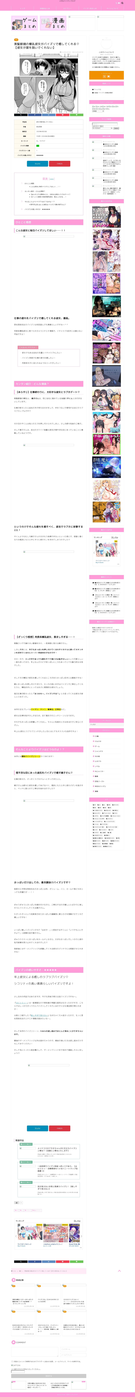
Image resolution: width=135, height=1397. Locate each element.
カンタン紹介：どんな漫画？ (35, 191)
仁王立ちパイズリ (98, 835)
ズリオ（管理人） (106, 591)
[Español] (108, 109)
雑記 (112, 843)
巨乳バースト (99, 781)
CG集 (97, 736)
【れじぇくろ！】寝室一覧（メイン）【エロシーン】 (107, 596)
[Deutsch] (94, 109)
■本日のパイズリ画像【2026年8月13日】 (107, 583)
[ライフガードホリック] (30, 1233)
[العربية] (94, 106)
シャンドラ (99, 751)
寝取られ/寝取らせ (98, 838)
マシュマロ (97, 89)
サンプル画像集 (105, 816)
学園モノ (108, 835)
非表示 (52, 179)
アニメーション (107, 813)
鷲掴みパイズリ (108, 846)
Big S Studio (21, 1246)
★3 (100, 807)
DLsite (37, 163)
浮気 (118, 838)
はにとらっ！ (21, 1003)
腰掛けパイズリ (37, 1210)
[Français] (117, 106)
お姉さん (116, 810)
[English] (114, 106)
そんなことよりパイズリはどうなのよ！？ (40, 201)
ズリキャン (110, 818)
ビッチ (95, 829)
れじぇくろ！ (99, 771)
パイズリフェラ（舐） (113, 827)
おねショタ (108, 810)
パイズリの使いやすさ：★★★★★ (37, 209)
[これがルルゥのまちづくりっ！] (55, 1233)
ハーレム (96, 824)
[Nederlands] (110, 106)
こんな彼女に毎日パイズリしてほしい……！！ (45, 186)
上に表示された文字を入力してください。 (26, 1369)
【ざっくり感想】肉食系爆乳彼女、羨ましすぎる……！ (48, 197)
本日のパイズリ (100, 786)
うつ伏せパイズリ (98, 810)
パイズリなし (105, 824)
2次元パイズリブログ (67, 1)
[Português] (104, 109)
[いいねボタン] (16, 1202)
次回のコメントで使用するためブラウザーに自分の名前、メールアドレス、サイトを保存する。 (48, 1362)
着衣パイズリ (97, 841)
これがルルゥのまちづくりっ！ (53, 1244)
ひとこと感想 (29, 183)
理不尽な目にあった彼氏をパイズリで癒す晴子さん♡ (48, 204)
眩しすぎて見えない (39, 1015)
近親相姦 (106, 843)
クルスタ (98, 741)
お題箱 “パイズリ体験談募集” (103, 93)
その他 (97, 756)
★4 (105, 807)
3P (94, 805)
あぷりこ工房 (47, 1246)
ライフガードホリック (25, 1244)
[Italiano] (97, 109)
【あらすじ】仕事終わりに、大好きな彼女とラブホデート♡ (50, 194)
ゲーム (97, 746)
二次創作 (104, 832)
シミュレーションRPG (99, 818)
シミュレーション (116, 816)
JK (99, 805)
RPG (109, 805)
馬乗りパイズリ (97, 846)
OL (22, 1210)
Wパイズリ (116, 805)
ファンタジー (104, 829)
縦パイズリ (106, 841)
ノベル (97, 766)
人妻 (110, 832)
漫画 (16, 40)
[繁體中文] (105, 106)
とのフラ (98, 761)
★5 (17, 1210)
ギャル (115, 813)
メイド (111, 829)
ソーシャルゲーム (98, 821)
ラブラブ (28, 1210)
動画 (96, 776)
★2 (95, 807)
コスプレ (96, 816)
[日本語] (100, 109)
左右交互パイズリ (110, 838)
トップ (22, 8)
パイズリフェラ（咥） (99, 827)
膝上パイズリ (97, 843)
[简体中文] (99, 106)
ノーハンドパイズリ (110, 821)
